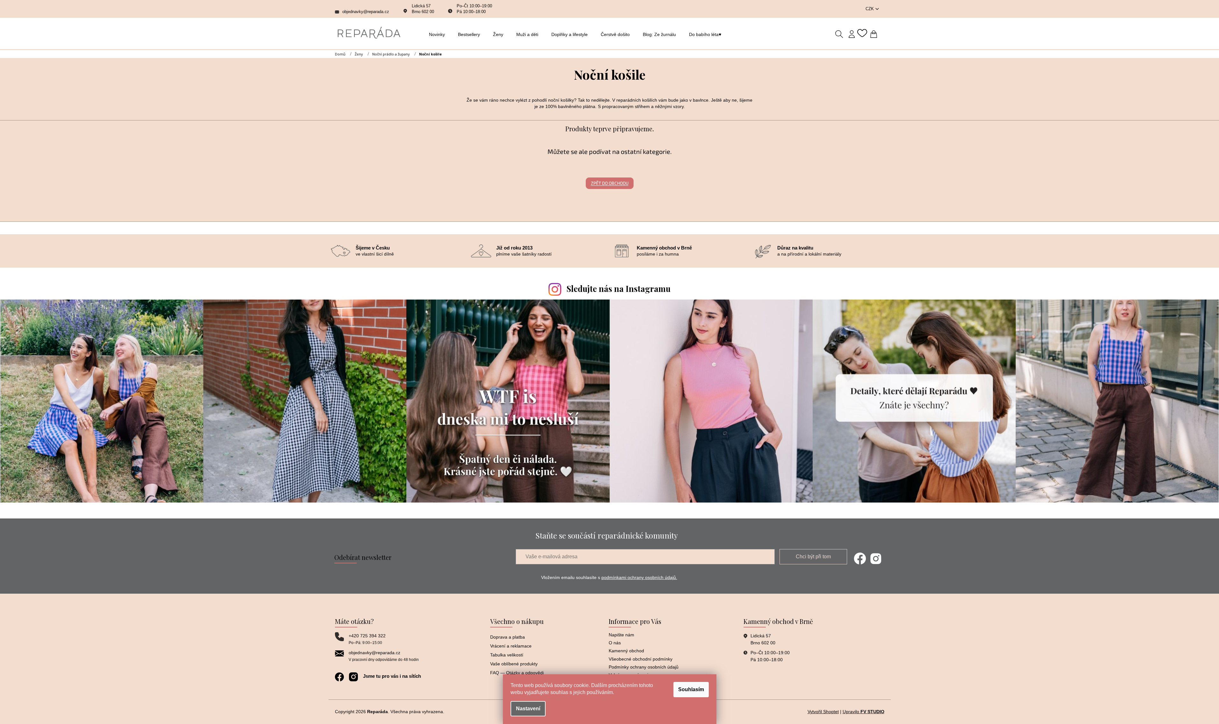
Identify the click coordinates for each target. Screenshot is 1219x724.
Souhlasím (691, 689)
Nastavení (528, 708)
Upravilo (863, 711)
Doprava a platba (507, 637)
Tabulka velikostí (506, 654)
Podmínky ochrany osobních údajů (643, 667)
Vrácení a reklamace (511, 645)
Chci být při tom (813, 556)
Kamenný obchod (626, 650)
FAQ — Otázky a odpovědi (517, 672)
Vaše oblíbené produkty (514, 663)
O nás (615, 642)
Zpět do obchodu (609, 183)
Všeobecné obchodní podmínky (640, 659)
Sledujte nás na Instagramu (619, 288)
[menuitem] (438, 34)
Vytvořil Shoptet (823, 711)
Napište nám (621, 634)
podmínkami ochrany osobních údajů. (639, 577)
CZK (870, 8)
